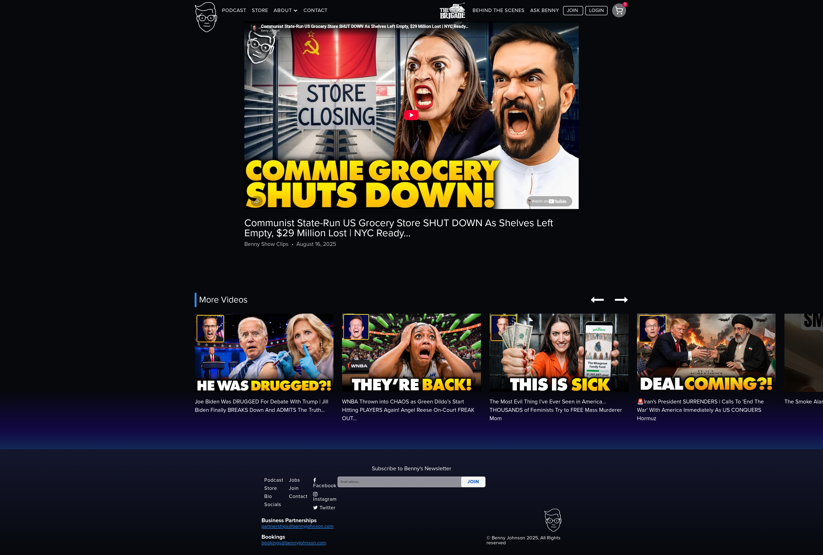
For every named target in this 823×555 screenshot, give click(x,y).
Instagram (325, 497)
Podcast (273, 480)
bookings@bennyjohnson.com (293, 543)
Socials (272, 505)
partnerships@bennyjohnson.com (297, 526)
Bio (268, 496)
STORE (260, 11)
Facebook (324, 483)
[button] (286, 10)
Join (294, 489)
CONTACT (315, 11)
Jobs (294, 480)
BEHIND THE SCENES (499, 11)
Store (270, 489)
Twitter (324, 508)
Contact (298, 496)
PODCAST (234, 11)
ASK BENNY (544, 11)
